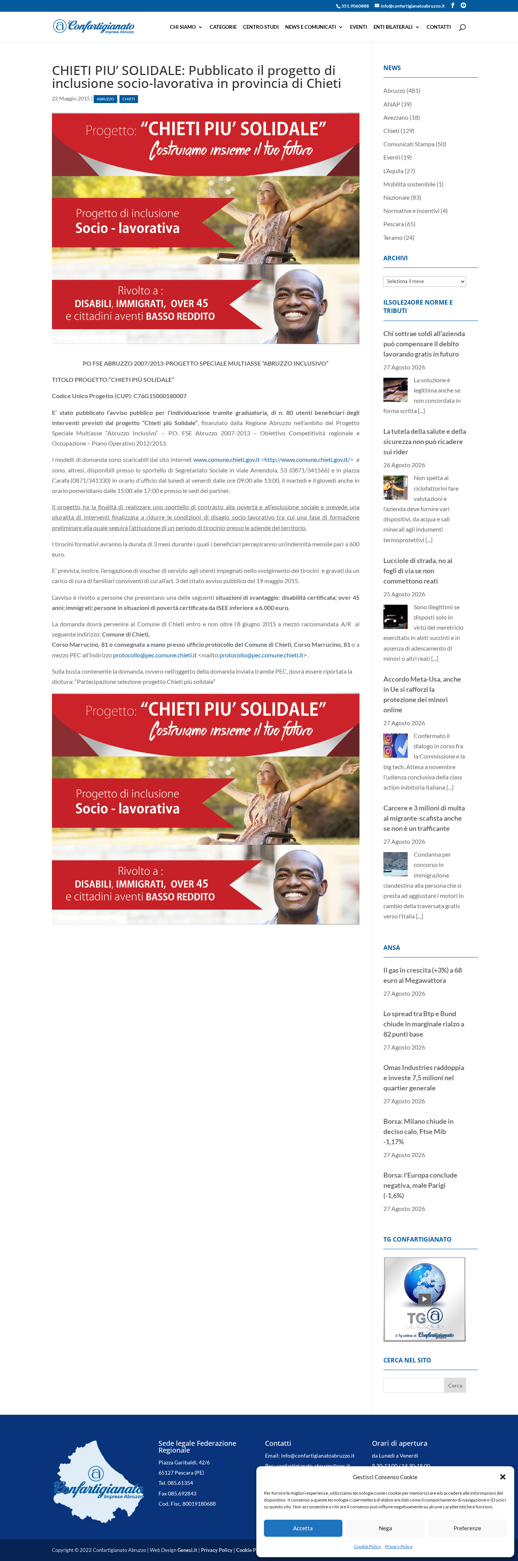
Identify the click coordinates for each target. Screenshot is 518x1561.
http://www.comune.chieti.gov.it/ (307, 459)
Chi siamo (183, 27)
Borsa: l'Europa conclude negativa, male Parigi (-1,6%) (420, 1185)
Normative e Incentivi (411, 210)
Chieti (128, 99)
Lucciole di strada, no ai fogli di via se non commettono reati (417, 570)
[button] (503, 1477)
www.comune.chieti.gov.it (226, 459)
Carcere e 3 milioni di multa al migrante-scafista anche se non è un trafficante (424, 818)
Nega (385, 1528)
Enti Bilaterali (393, 27)
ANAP (391, 104)
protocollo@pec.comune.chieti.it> (263, 654)
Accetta (303, 1528)
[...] (421, 410)
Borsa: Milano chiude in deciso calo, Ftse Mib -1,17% (418, 1131)
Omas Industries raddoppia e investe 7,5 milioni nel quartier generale (423, 1077)
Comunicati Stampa (409, 143)
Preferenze (467, 1528)
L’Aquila (393, 170)
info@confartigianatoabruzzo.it (318, 1455)
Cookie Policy (367, 1546)
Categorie (223, 27)
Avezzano (395, 117)
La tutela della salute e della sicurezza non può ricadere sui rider (424, 441)
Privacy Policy (399, 1546)
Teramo (393, 237)
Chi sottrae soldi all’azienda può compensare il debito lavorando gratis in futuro (424, 343)
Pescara (393, 223)
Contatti (439, 27)
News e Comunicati (310, 27)
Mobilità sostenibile (409, 184)
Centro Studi (261, 27)
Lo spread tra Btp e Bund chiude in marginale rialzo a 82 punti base (423, 1023)
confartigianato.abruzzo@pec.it (313, 1465)
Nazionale (396, 197)
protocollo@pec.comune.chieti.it (155, 654)
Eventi (358, 27)
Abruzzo (105, 99)
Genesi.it (187, 1550)
